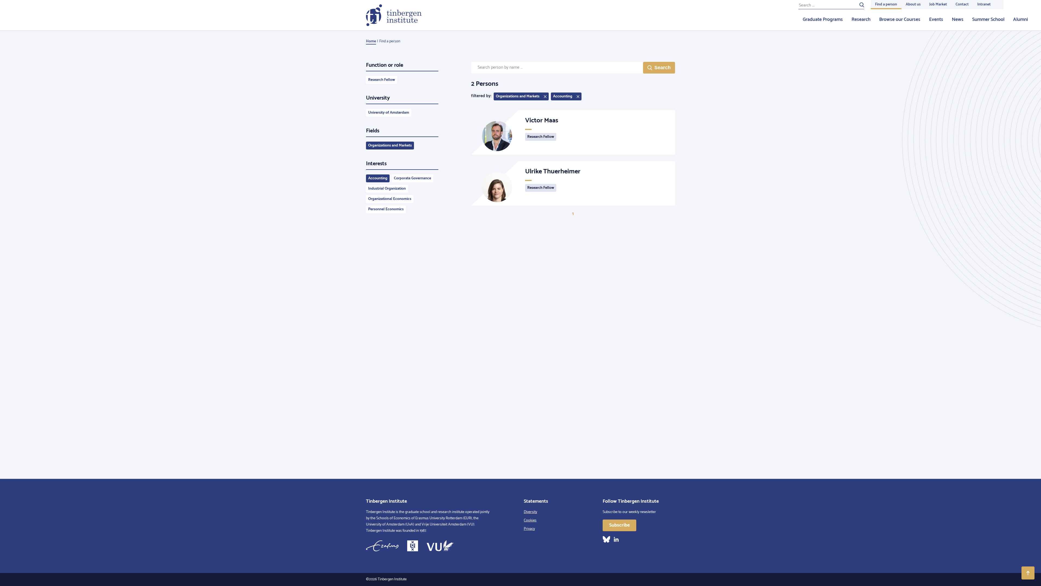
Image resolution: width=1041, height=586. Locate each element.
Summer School (988, 19)
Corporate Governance (412, 178)
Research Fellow (381, 80)
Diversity (530, 512)
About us (913, 4)
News (957, 19)
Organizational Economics (389, 199)
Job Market (938, 4)
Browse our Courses (899, 19)
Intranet (984, 4)
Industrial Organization (387, 189)
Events (936, 19)
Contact (962, 4)
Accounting (377, 178)
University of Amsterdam (388, 113)
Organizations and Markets (390, 145)
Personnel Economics (386, 209)
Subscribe (619, 525)
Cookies (530, 520)
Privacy (529, 529)
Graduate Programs (823, 19)
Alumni (1020, 19)
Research (861, 19)
